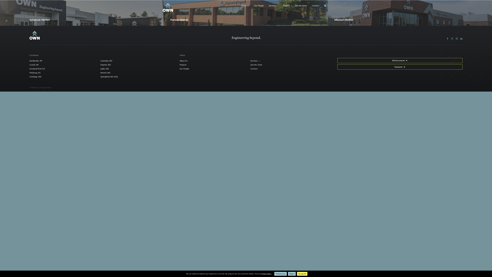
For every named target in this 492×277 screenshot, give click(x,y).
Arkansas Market (39, 19)
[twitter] (452, 39)
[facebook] (448, 39)
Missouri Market (343, 19)
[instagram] (457, 39)
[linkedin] (461, 39)
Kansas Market (179, 19)
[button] (326, 5)
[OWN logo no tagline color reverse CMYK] (168, 4)
